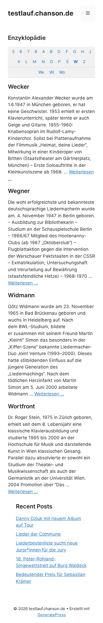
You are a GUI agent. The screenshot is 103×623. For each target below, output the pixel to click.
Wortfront (21, 406)
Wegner (19, 190)
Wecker (18, 86)
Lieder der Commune (38, 534)
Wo (62, 72)
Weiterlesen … (23, 283)
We (41, 72)
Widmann (21, 295)
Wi (51, 72)
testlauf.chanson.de (40, 13)
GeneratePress (52, 614)
